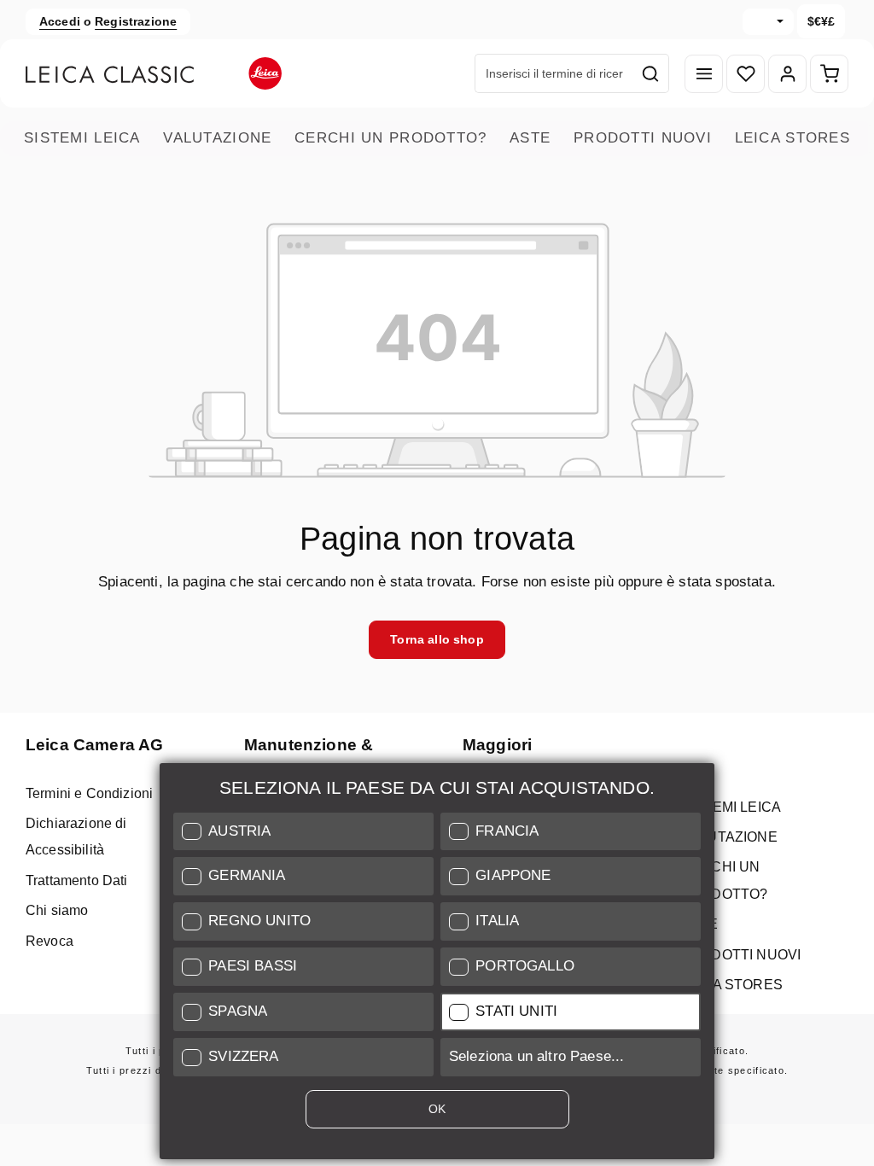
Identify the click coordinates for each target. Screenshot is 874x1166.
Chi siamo (57, 910)
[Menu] (704, 74)
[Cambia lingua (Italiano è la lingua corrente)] (768, 22)
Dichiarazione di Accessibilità (76, 836)
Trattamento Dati (77, 880)
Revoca (49, 941)
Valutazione (217, 138)
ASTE (530, 138)
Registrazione (136, 21)
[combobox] (554, 73)
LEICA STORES (792, 138)
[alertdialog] (437, 964)
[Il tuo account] (787, 74)
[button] (303, 832)
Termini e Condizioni (89, 793)
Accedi (59, 21)
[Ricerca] (650, 73)
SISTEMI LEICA (82, 138)
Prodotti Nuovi (643, 138)
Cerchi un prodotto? (390, 138)
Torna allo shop (436, 639)
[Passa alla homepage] (154, 73)
